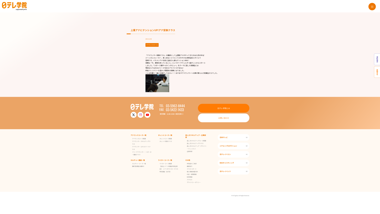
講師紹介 (189, 166)
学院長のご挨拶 (192, 164)
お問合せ (377, 72)
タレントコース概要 (166, 139)
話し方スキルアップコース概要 (196, 141)
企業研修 (189, 151)
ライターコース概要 (166, 164)
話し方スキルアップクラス (195, 143)
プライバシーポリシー (194, 182)
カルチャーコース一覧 (139, 164)
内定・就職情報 (192, 174)
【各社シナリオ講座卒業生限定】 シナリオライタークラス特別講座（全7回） (169, 169)
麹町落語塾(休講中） (138, 166)
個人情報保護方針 (192, 172)
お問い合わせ (223, 118)
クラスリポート (192, 169)
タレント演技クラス (166, 141)
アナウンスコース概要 (139, 139)
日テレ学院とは (223, 108)
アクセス (189, 180)
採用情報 (189, 177)
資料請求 (377, 59)
